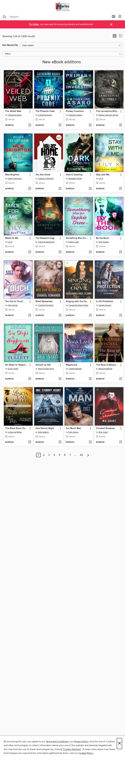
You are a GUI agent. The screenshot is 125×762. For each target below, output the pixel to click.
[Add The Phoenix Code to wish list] (60, 125)
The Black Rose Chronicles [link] (16, 428)
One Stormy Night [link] (45, 428)
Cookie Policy (86, 753)
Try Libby (34, 24)
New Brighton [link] (12, 174)
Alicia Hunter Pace (46, 369)
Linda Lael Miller (15, 432)
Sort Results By (10, 45)
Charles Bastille (75, 369)
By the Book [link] (102, 238)
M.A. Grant (103, 432)
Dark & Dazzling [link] (74, 174)
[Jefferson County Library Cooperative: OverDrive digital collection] (62, 6)
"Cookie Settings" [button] (72, 749)
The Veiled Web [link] (13, 111)
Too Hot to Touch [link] (14, 301)
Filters (8, 54)
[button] (114, 36)
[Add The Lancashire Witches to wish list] (120, 125)
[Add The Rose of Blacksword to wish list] (120, 379)
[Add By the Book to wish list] (120, 252)
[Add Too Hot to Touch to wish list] (30, 316)
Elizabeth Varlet (75, 178)
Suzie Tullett (13, 369)
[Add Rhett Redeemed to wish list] (60, 316)
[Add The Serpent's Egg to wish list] (60, 252)
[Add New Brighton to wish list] (30, 189)
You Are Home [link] (43, 174)
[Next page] (88, 455)
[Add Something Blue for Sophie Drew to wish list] (90, 252)
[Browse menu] (120, 17)
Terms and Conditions (57, 741)
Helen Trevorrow (15, 178)
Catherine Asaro (15, 115)
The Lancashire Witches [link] (107, 111)
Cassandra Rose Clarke (78, 305)
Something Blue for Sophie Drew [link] (77, 238)
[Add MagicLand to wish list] (90, 379)
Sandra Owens (105, 305)
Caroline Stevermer (46, 242)
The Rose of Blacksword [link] (107, 365)
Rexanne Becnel (105, 369)
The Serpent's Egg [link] (45, 238)
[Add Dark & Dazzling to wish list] (90, 189)
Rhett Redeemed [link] (44, 301)
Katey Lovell (73, 242)
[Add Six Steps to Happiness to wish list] (30, 379)
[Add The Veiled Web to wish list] (30, 125)
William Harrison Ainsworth (109, 115)
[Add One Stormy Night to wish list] (60, 442)
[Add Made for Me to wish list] (30, 252)
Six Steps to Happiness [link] (16, 365)
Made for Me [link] (11, 238)
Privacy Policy (81, 741)
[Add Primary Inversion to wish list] (90, 125)
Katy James (13, 305)
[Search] (4, 16)
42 (81, 455)
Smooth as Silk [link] (43, 365)
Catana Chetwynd (46, 178)
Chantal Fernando (45, 305)
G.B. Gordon (104, 242)
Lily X (101, 178)
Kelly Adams (43, 432)
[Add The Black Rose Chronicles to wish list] (30, 442)
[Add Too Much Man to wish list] (90, 442)
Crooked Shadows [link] (105, 428)
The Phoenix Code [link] (45, 111)
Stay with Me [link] (102, 174)
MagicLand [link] (71, 365)
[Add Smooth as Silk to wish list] (60, 379)
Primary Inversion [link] (75, 111)
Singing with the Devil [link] (77, 301)
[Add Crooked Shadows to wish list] (120, 442)
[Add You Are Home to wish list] (60, 189)
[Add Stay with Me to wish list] (120, 189)
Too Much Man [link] (73, 428)
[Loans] (113, 17)
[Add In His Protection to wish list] (120, 316)
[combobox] (56, 16)
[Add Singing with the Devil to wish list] (90, 316)
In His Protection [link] (104, 301)
